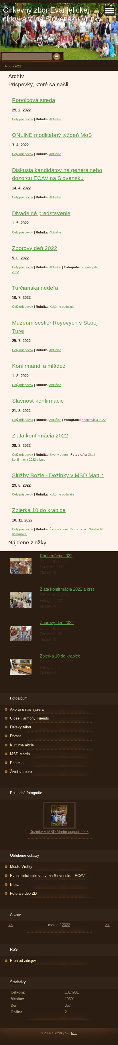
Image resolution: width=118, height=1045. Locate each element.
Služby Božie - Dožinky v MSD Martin (58, 475)
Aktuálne (55, 119)
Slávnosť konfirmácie (38, 401)
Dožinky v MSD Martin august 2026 (59, 832)
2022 (66, 925)
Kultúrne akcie (22, 745)
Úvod (7, 66)
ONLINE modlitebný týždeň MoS (52, 135)
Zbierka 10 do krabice (39, 510)
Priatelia (16, 763)
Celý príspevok (22, 119)
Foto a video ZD (23, 893)
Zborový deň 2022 (34, 248)
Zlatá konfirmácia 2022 (40, 436)
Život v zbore (59, 454)
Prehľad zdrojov (23, 960)
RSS (74, 1033)
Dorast (15, 736)
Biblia (14, 884)
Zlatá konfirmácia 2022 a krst (67, 589)
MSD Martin (20, 754)
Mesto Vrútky (21, 866)
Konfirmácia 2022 (94, 419)
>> (107, 925)
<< (10, 925)
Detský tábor (20, 727)
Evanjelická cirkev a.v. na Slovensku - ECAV (47, 876)
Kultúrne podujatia (62, 306)
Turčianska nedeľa (35, 288)
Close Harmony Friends (29, 718)
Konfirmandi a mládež (39, 366)
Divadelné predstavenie (41, 213)
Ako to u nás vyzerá (27, 709)
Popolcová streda (33, 100)
